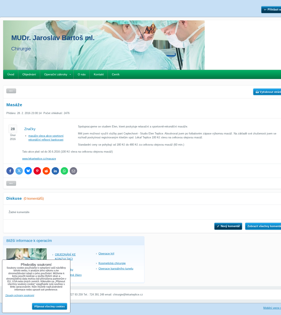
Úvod (10, 74)
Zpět (11, 91)
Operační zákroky (55, 74)
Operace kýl (106, 253)
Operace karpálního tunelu (116, 268)
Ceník (116, 74)
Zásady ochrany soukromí (19, 295)
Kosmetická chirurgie (112, 263)
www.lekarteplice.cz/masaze (39, 158)
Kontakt (99, 74)
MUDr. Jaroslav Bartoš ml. (53, 38)
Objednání (29, 74)
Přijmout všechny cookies (49, 306)
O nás (82, 74)
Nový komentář (230, 226)
